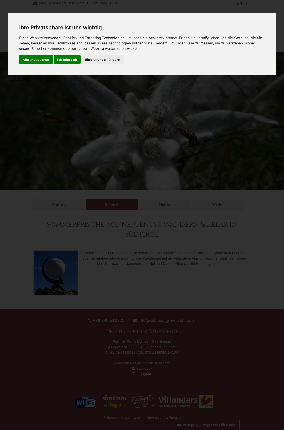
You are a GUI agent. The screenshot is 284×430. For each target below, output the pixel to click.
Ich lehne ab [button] (67, 59)
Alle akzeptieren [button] (36, 59)
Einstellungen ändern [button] (102, 59)
